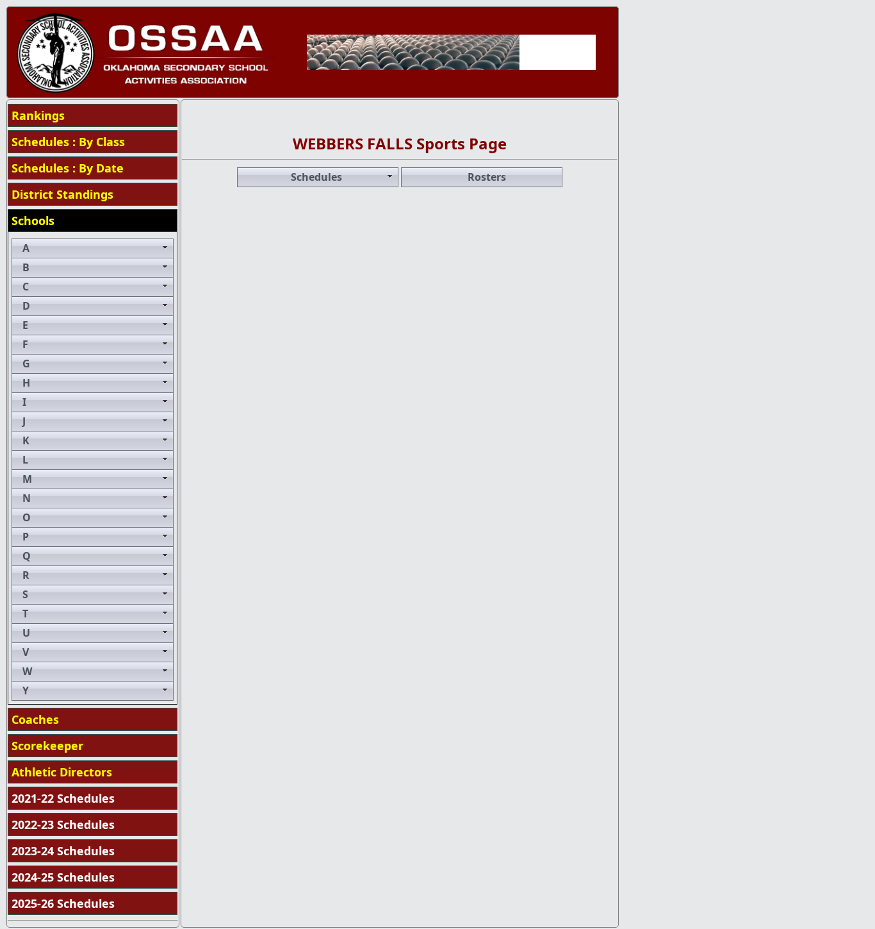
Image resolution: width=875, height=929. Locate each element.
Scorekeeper (47, 745)
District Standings (62, 194)
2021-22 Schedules (63, 798)
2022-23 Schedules (63, 824)
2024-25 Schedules (63, 877)
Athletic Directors (62, 772)
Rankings (38, 115)
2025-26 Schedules (63, 903)
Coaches (35, 719)
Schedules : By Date (68, 168)
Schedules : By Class (68, 141)
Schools (33, 220)
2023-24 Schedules (63, 850)
